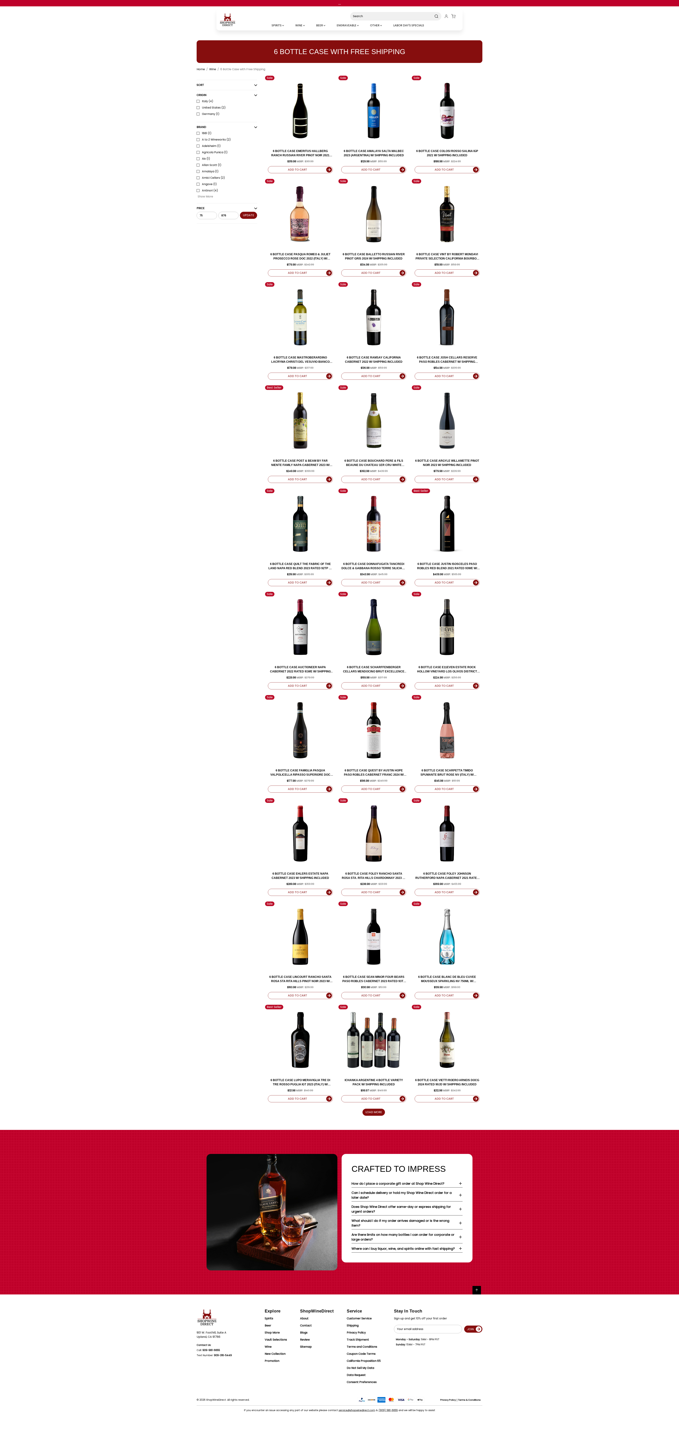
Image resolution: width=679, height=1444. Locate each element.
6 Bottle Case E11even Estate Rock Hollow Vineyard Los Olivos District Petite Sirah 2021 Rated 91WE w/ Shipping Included (447, 670)
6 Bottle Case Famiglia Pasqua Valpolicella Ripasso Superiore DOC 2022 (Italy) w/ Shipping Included (300, 773)
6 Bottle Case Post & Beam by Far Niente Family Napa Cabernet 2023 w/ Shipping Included (300, 463)
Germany (210, 114)
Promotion (272, 1361)
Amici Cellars (213, 178)
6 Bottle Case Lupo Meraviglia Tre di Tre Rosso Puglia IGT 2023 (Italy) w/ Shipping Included (300, 1083)
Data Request (356, 1375)
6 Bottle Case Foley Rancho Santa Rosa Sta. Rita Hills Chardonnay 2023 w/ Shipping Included (374, 876)
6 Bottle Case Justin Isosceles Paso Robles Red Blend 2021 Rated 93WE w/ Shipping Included (447, 566)
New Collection (275, 1354)
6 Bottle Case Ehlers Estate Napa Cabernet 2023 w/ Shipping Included (300, 875)
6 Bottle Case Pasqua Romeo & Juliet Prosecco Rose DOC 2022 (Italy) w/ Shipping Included (300, 257)
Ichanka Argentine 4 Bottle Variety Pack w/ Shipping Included (374, 1082)
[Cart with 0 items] (455, 16)
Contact (306, 1325)
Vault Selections (276, 1340)
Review (305, 1340)
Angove (209, 184)
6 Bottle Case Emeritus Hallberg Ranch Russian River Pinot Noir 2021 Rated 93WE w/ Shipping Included (300, 153)
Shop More (272, 1333)
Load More (373, 1112)
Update (248, 215)
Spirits (269, 1318)
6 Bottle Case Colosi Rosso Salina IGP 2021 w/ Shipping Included (447, 153)
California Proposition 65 (364, 1361)
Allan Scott (211, 165)
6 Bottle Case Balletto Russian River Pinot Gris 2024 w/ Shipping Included (374, 256)
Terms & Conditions (469, 1400)
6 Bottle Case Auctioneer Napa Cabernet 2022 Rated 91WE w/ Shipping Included (300, 670)
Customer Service (359, 1318)
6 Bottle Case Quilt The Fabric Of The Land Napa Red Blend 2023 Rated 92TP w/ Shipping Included (300, 566)
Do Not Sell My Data (360, 1368)
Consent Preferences (362, 1382)
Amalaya (210, 171)
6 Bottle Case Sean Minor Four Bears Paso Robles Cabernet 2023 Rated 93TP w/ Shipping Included (373, 979)
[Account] (446, 16)
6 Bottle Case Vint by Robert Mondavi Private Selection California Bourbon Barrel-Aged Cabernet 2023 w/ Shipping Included (447, 257)
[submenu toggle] (286, 25)
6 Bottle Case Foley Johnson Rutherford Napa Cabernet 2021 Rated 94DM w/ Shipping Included (447, 876)
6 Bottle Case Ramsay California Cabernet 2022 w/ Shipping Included (373, 359)
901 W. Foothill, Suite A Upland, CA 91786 (211, 1335)
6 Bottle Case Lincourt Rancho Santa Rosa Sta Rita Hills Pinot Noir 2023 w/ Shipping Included (300, 979)
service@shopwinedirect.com (357, 1410)
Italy (207, 101)
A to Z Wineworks (216, 140)
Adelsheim (211, 146)
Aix (206, 159)
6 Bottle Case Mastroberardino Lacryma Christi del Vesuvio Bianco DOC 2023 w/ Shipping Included (300, 360)
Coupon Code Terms (361, 1354)
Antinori (210, 190)
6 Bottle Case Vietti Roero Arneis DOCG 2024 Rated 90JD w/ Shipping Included (447, 1082)
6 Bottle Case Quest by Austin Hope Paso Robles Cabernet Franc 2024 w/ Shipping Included (374, 773)
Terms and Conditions (362, 1347)
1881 (206, 133)
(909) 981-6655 (388, 1410)
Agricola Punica (215, 152)
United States (214, 108)
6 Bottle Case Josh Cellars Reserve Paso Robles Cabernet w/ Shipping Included (447, 360)
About (304, 1318)
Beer (268, 1325)
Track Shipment (358, 1340)
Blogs (303, 1333)
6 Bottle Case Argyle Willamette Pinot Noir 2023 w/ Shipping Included (447, 462)
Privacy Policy (356, 1333)
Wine (268, 1347)
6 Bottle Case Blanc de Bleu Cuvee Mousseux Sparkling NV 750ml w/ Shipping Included (447, 979)
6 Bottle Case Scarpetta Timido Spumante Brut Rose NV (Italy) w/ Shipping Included (447, 773)
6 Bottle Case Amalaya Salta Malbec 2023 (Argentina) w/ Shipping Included (374, 153)
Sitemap (306, 1347)
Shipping (353, 1325)
